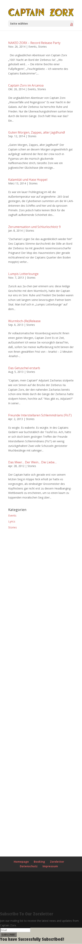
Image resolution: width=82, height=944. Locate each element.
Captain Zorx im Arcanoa (25, 85)
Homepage (21, 861)
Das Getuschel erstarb (24, 368)
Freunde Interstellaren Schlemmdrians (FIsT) (40, 415)
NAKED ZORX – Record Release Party (34, 43)
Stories (42, 46)
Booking (39, 861)
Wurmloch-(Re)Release (24, 321)
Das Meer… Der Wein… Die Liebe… (32, 462)
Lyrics (11, 521)
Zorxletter (57, 861)
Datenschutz (29, 866)
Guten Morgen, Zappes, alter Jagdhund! (36, 132)
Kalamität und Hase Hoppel (27, 179)
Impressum (50, 866)
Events (32, 46)
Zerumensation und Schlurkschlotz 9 (34, 227)
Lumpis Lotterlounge (23, 274)
